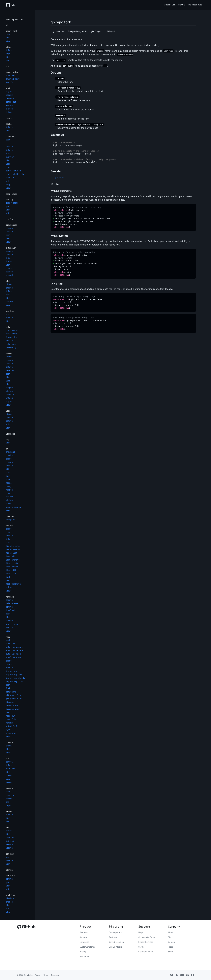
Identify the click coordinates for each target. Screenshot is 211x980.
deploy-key (11, 671)
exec (8, 258)
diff (8, 469)
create (9, 34)
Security (83, 937)
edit (8, 153)
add (7, 314)
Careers (171, 942)
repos (8, 805)
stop (8, 184)
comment (10, 228)
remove (9, 268)
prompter (10, 519)
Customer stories (87, 947)
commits (10, 795)
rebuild (10, 177)
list (8, 37)
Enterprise (84, 942)
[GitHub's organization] (192, 975)
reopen (9, 387)
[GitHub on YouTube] (182, 975)
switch (9, 109)
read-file (11, 719)
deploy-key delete (15, 678)
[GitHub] (26, 927)
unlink (9, 587)
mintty (9, 340)
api (7, 66)
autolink (10, 643)
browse (9, 118)
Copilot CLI (169, 5)
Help (140, 932)
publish (10, 841)
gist (8, 281)
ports (8, 167)
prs (7, 802)
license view (13, 709)
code (8, 140)
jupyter (10, 157)
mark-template (13, 584)
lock (8, 381)
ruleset (10, 742)
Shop (170, 951)
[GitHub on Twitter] (171, 975)
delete (9, 50)
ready (8, 486)
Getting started (14, 19)
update (9, 848)
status (9, 105)
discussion (11, 225)
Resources (84, 956)
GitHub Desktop (116, 942)
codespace (11, 136)
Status (141, 947)
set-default (12, 726)
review (9, 497)
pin (7, 384)
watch (8, 782)
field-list (11, 553)
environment (12, 330)
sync (8, 730)
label (8, 411)
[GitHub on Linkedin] (187, 975)
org (7, 439)
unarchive (11, 733)
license (10, 702)
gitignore (11, 692)
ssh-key (10, 854)
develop (10, 370)
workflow (10, 895)
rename (9, 301)
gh (7, 25)
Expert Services (145, 942)
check (8, 746)
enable (9, 902)
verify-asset (13, 624)
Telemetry (55, 975)
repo (8, 637)
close (8, 357)
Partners (113, 937)
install (10, 261)
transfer (10, 394)
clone (8, 284)
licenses (10, 434)
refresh (10, 98)
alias (8, 47)
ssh (7, 181)
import (9, 54)
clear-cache (12, 203)
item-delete (12, 567)
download (10, 75)
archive (10, 640)
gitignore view (14, 699)
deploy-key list (14, 681)
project (10, 526)
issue (8, 353)
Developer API (115, 932)
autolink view (13, 657)
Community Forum (146, 937)
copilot (10, 219)
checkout (10, 452)
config (9, 200)
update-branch (13, 507)
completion (11, 194)
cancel (9, 762)
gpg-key (10, 311)
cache (8, 124)
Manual (181, 5)
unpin (8, 401)
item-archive (13, 560)
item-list (11, 573)
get (7, 206)
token (8, 112)
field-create (13, 546)
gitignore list (14, 695)
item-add (10, 556)
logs (8, 164)
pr (7, 449)
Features (84, 932)
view (8, 41)
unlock (9, 398)
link (8, 577)
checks (9, 455)
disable (10, 898)
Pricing (83, 951)
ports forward (13, 171)
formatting (11, 337)
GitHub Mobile (115, 947)
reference (11, 344)
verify (9, 82)
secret (9, 811)
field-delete (13, 549)
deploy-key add (14, 674)
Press (170, 947)
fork (8, 688)
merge (8, 483)
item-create (12, 563)
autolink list (13, 654)
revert (9, 493)
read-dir (10, 716)
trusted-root (13, 79)
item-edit (11, 570)
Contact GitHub (145, 951)
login (8, 91)
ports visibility (15, 174)
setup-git (11, 102)
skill (8, 827)
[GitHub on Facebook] (177, 975)
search (9, 272)
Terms (37, 975)
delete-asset (13, 603)
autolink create (14, 647)
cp (7, 143)
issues (9, 798)
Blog (170, 937)
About (171, 932)
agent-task (11, 31)
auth (8, 88)
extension (11, 248)
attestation (12, 72)
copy (8, 532)
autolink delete (14, 650)
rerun (8, 775)
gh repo (59, 177)
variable (10, 876)
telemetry (11, 347)
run (7, 758)
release (10, 597)
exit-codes (11, 334)
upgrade (10, 275)
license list (13, 705)
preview (10, 516)
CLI (13, 5)
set (7, 60)
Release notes (195, 5)
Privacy (45, 975)
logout (9, 95)
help (8, 327)
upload (9, 620)
